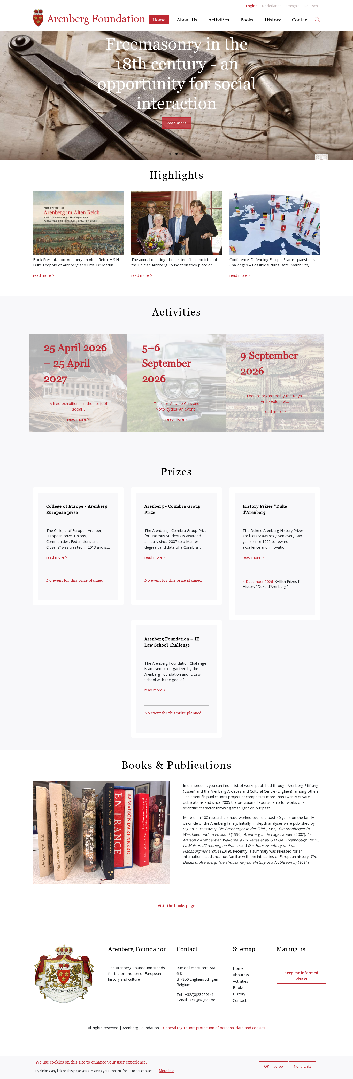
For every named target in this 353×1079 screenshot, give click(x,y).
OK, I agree (273, 1066)
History (273, 19)
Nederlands (271, 5)
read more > (43, 275)
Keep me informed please (301, 975)
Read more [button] (176, 123)
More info (166, 1071)
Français (293, 5)
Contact (300, 19)
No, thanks (302, 1066)
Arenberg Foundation (94, 19)
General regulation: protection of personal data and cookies (214, 1027)
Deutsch (311, 5)
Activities (218, 19)
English (252, 5)
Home (158, 19)
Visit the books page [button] (176, 905)
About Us (187, 19)
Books (246, 19)
